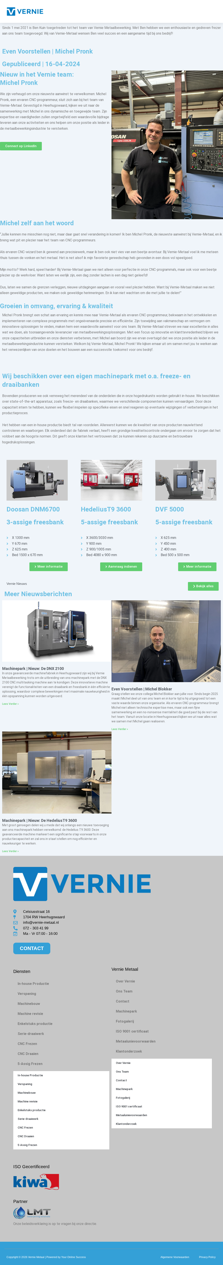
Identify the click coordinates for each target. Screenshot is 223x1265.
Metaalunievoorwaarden (135, 1041)
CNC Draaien (28, 1054)
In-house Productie (33, 984)
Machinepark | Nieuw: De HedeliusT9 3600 (39, 820)
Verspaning (27, 994)
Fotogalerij (125, 1021)
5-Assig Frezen (30, 1064)
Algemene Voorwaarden (174, 1257)
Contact (122, 1001)
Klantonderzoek (129, 1051)
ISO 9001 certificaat (132, 1031)
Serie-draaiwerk (31, 1034)
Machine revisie (30, 1014)
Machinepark (126, 1011)
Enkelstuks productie (35, 1024)
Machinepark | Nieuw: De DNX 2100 (33, 668)
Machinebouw (29, 1004)
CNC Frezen (27, 1044)
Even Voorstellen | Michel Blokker (142, 689)
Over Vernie (125, 981)
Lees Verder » (10, 703)
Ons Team (124, 991)
